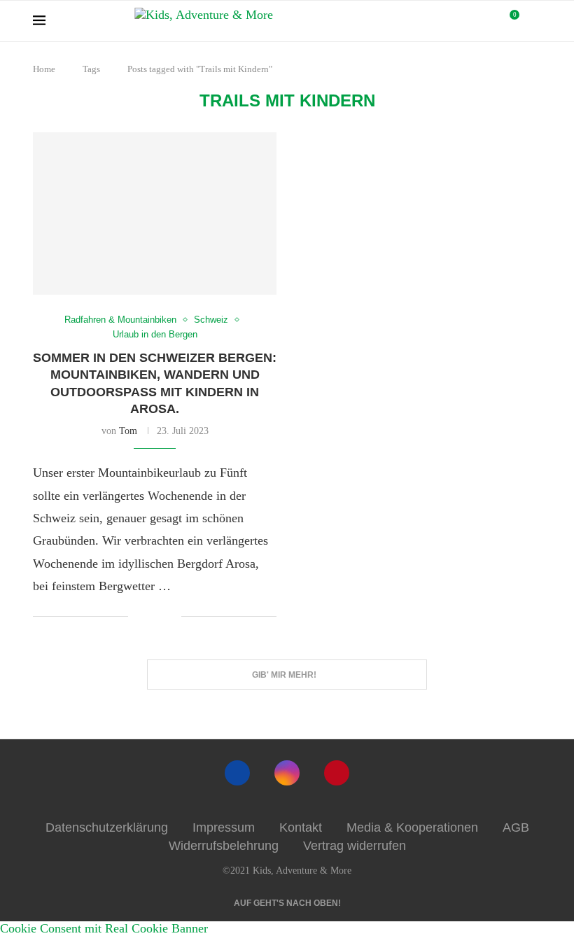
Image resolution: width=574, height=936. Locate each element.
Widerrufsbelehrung (224, 846)
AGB (516, 827)
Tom (128, 431)
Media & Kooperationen (412, 827)
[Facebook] (237, 772)
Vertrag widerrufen (354, 846)
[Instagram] (287, 772)
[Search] (534, 21)
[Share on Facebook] (149, 617)
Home (44, 69)
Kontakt (300, 827)
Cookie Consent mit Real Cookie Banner (104, 928)
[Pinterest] (336, 772)
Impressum (223, 827)
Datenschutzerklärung (107, 827)
